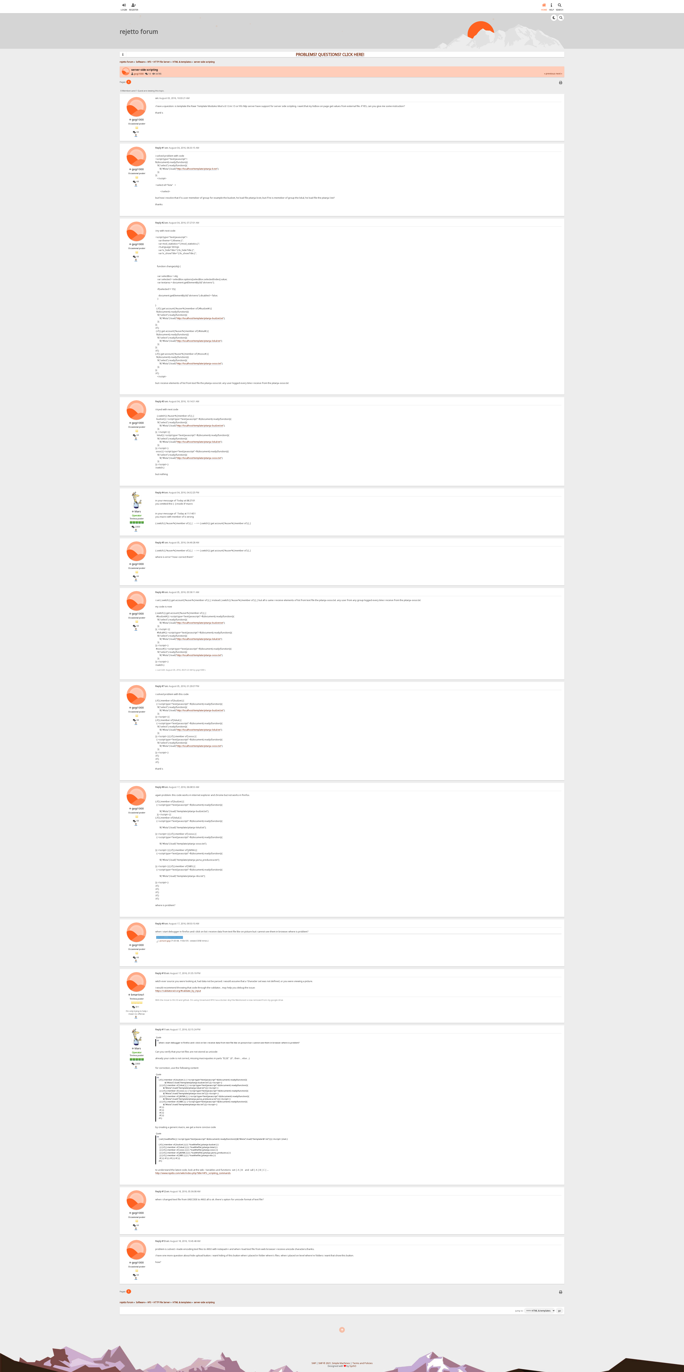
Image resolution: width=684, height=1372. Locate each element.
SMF (314, 1363)
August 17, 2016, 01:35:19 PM (177, 973)
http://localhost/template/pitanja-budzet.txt (200, 318)
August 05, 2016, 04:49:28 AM (177, 542)
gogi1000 (139, 73)
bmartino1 (137, 994)
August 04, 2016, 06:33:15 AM (177, 147)
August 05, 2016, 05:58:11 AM (177, 592)
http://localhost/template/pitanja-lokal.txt (198, 340)
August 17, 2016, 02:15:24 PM (177, 1029)
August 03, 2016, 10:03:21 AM (172, 98)
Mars (137, 511)
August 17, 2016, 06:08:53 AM (177, 787)
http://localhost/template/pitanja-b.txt (197, 168)
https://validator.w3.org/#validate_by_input (178, 990)
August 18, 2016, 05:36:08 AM (177, 1191)
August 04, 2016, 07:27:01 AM (177, 222)
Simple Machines (341, 1363)
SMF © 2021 (324, 1363)
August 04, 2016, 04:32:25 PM (177, 492)
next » (559, 73)
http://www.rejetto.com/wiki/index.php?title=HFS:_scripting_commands (193, 1173)
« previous (549, 73)
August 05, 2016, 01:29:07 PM (177, 686)
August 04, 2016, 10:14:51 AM (177, 401)
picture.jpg (164, 941)
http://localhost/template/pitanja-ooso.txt (199, 363)
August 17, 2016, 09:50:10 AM (177, 923)
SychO (352, 1366)
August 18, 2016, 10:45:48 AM (177, 1241)
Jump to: (519, 1311)
